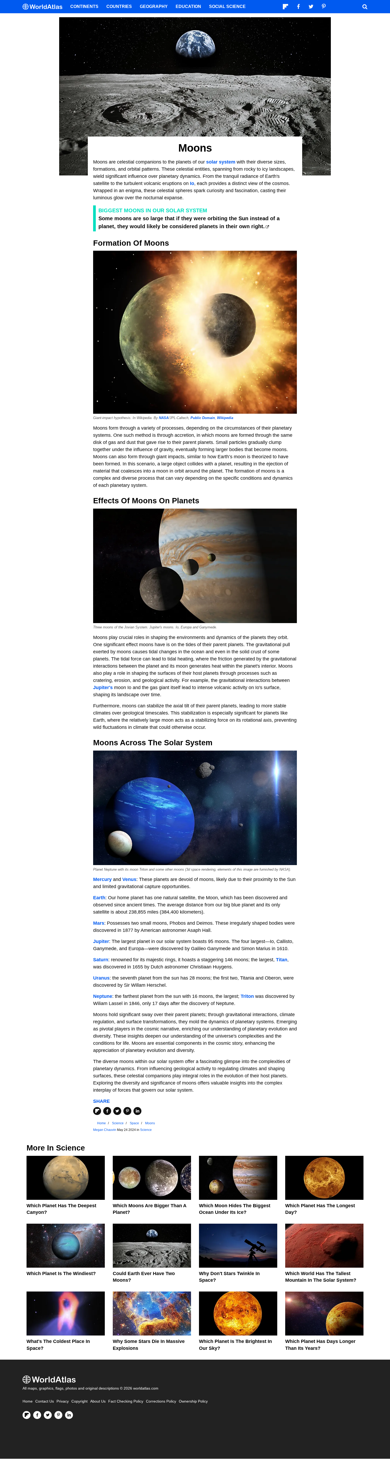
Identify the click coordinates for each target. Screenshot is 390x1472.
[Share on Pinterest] (127, 1111)
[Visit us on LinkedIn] (69, 1415)
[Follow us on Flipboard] (27, 1415)
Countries (119, 6)
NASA (163, 418)
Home (28, 1401)
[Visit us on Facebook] (37, 1415)
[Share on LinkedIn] (137, 1111)
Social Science (227, 6)
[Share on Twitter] (117, 1111)
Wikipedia (225, 418)
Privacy (63, 1401)
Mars (98, 923)
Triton (247, 996)
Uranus (101, 978)
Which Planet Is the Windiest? (61, 1273)
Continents (84, 6)
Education (188, 6)
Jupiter (101, 941)
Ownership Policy (193, 1401)
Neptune (102, 996)
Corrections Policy (161, 1401)
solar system (221, 162)
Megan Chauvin (104, 1130)
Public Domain (202, 418)
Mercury (102, 879)
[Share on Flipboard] (97, 1111)
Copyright (79, 1401)
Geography (154, 6)
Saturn (100, 959)
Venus (129, 879)
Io (192, 183)
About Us (98, 1401)
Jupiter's (103, 687)
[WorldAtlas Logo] (44, 7)
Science (146, 1130)
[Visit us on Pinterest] (58, 1415)
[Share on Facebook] (107, 1111)
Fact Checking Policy (125, 1401)
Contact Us (44, 1401)
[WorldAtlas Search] (364, 6)
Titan (281, 959)
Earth (99, 897)
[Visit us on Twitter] (48, 1415)
